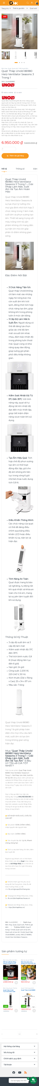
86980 (22, 927)
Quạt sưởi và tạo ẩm (23, 930)
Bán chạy (4, 68)
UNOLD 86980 (26, 935)
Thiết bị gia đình (18, 8)
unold (18, 935)
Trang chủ (5, 8)
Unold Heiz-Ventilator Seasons (16, 937)
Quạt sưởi (33, 8)
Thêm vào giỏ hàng (17, 156)
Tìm (27, 3)
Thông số (20, 169)
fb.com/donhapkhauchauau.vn (19, 898)
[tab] (4, 170)
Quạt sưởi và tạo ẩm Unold (15, 932)
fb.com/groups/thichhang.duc (19, 889)
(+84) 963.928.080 (24, 797)
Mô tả (4, 169)
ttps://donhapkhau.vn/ (17, 907)
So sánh (19, 92)
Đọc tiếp (16, 1010)
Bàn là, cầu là (25, 960)
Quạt (9, 68)
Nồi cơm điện (13, 960)
